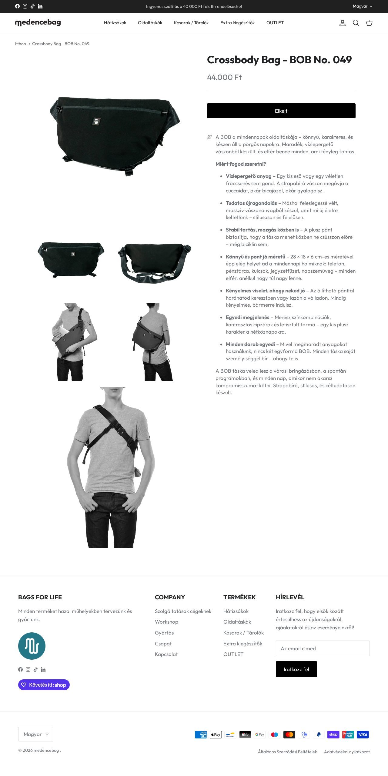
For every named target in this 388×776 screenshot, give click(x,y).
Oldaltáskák (150, 22)
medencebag (46, 750)
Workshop (166, 621)
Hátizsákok (115, 22)
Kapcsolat (166, 654)
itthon (20, 43)
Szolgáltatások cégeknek (183, 611)
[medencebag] (38, 22)
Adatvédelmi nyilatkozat (347, 751)
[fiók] (341, 23)
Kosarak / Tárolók (191, 22)
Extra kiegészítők (237, 22)
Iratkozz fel (296, 669)
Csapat (163, 643)
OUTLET (275, 22)
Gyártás (164, 632)
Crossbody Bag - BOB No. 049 (60, 43)
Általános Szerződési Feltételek (287, 751)
